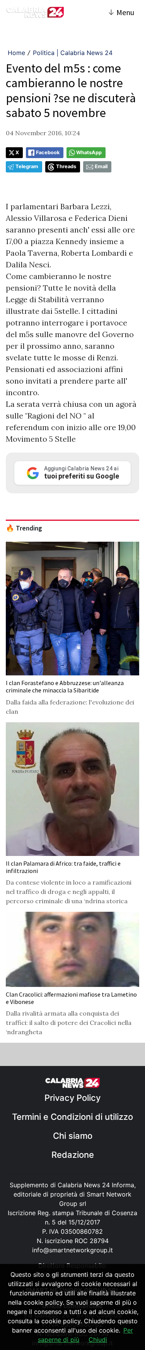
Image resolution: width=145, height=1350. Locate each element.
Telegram (26, 166)
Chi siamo (72, 1136)
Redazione (72, 1155)
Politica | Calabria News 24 (73, 53)
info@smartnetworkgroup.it (72, 1250)
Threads (66, 166)
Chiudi (98, 1339)
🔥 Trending (24, 528)
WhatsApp (89, 152)
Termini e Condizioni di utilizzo (72, 1117)
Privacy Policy (72, 1098)
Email (101, 166)
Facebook (48, 152)
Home (16, 53)
